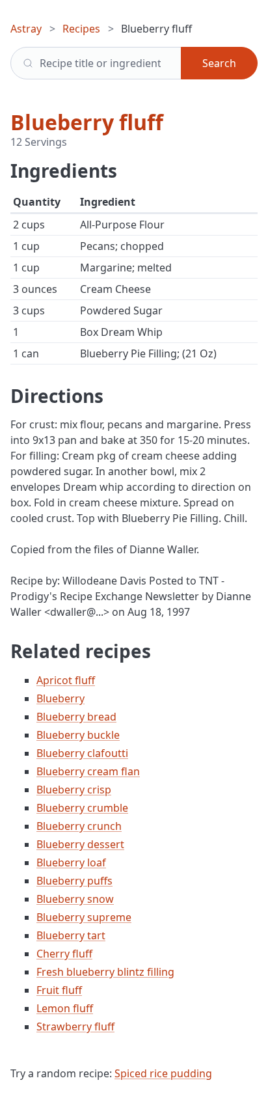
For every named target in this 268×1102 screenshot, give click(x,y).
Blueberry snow (75, 899)
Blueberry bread (76, 716)
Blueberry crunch (79, 826)
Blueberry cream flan (88, 771)
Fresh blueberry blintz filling (105, 972)
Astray (26, 28)
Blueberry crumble (82, 808)
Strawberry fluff (75, 1026)
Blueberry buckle (78, 735)
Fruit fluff (59, 990)
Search (219, 63)
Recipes (81, 28)
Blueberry (60, 698)
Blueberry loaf (71, 862)
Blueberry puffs (74, 881)
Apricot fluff (65, 680)
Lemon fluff (64, 1008)
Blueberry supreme (83, 917)
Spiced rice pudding (163, 1073)
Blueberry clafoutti (82, 753)
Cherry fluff (64, 953)
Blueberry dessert (80, 844)
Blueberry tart (70, 935)
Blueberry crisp (73, 789)
